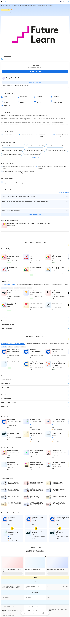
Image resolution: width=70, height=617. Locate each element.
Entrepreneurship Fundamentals (27, 5)
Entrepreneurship (15, 5)
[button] (2, 59)
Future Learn (7, 56)
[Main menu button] (1, 2)
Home (2, 5)
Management (8, 5)
